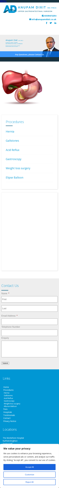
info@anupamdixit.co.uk (44, 19)
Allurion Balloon (10, 406)
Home (6, 387)
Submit (5, 363)
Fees (5, 409)
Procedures (8, 390)
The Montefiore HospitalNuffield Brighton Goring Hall (13, 441)
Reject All (29, 482)
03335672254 (50, 15)
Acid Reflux (12, 150)
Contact (7, 418)
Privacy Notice (9, 421)
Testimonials (9, 415)
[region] (29, 466)
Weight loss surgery (18, 168)
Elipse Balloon (14, 177)
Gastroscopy (13, 159)
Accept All (29, 467)
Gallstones (12, 140)
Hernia (10, 131)
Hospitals (7, 412)
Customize (29, 474)
